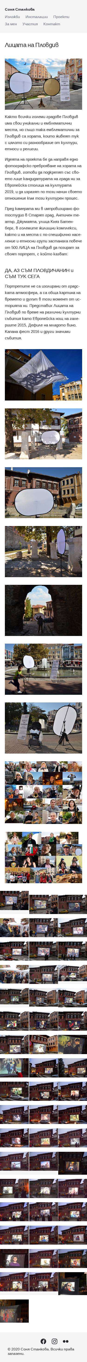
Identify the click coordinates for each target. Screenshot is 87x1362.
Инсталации (37, 17)
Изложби (12, 17)
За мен (11, 24)
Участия (30, 24)
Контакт (51, 24)
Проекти (61, 17)
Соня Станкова (20, 9)
